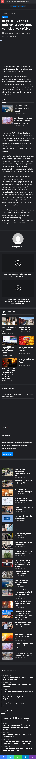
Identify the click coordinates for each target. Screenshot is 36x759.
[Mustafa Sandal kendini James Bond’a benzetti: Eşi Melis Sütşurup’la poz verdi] (7, 625)
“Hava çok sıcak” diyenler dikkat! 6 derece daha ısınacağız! (24, 636)
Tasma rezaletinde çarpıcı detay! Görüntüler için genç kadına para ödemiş (24, 593)
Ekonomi (13, 13)
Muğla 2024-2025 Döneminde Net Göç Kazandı (21, 108)
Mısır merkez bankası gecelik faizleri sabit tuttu (26, 361)
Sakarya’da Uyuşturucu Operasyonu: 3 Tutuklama (24, 552)
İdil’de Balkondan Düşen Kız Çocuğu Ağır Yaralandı (24, 482)
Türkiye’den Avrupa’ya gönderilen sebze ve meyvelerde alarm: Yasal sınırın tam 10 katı (24, 614)
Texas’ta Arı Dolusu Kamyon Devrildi (22, 573)
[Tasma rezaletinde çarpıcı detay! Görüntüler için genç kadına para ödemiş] (7, 592)
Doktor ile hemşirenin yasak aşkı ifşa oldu (22, 526)
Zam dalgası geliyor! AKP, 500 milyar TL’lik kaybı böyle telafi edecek (23, 120)
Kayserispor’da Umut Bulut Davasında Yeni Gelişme (26, 349)
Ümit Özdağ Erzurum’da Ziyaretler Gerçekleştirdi (24, 654)
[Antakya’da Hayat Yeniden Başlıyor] (26, 321)
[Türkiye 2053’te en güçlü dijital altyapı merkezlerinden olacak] (9, 340)
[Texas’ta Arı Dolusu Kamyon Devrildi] (7, 574)
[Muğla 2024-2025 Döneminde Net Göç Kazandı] (7, 108)
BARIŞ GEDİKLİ (9, 33)
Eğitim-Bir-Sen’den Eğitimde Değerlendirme (23, 499)
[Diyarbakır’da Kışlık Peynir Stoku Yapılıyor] (9, 321)
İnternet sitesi (6, 435)
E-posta (5, 428)
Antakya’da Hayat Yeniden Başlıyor (25, 328)
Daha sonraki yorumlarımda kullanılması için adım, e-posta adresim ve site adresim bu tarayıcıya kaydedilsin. (17, 445)
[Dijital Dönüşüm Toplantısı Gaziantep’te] (7, 492)
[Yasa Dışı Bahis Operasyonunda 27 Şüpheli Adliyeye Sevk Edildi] (7, 472)
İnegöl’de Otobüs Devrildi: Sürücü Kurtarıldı (24, 508)
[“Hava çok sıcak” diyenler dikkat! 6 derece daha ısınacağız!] (7, 637)
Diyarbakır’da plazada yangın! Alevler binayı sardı (23, 604)
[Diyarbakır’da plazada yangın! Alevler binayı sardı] (7, 604)
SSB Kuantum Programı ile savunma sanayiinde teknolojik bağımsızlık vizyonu (24, 563)
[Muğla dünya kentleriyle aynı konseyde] (7, 545)
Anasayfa (6, 13)
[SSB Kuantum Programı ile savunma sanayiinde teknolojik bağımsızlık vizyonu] (7, 563)
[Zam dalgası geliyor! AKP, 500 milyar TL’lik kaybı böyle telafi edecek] (7, 120)
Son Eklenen (18, 463)
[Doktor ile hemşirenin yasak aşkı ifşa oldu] (7, 527)
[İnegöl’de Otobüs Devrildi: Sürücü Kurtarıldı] (7, 510)
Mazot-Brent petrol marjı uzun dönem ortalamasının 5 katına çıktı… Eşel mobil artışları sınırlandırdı (9, 373)
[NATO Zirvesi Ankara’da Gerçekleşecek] (7, 518)
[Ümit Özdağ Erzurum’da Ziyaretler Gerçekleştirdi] (7, 656)
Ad (3, 420)
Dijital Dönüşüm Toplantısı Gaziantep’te (17, 1)
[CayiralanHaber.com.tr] (18, 6)
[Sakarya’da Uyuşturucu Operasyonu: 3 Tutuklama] (7, 554)
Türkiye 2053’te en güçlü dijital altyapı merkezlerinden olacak (9, 350)
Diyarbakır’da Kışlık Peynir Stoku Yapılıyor (9, 329)
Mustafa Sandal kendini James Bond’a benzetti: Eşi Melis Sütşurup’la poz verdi (23, 626)
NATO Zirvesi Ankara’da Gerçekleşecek (23, 517)
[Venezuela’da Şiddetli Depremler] (7, 536)
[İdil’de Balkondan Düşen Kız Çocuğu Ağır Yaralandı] (7, 483)
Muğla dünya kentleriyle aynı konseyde (23, 543)
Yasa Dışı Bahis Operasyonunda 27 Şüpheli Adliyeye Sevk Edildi (22, 472)
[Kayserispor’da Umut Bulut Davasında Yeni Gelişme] (26, 340)
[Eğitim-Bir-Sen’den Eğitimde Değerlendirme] (7, 501)
